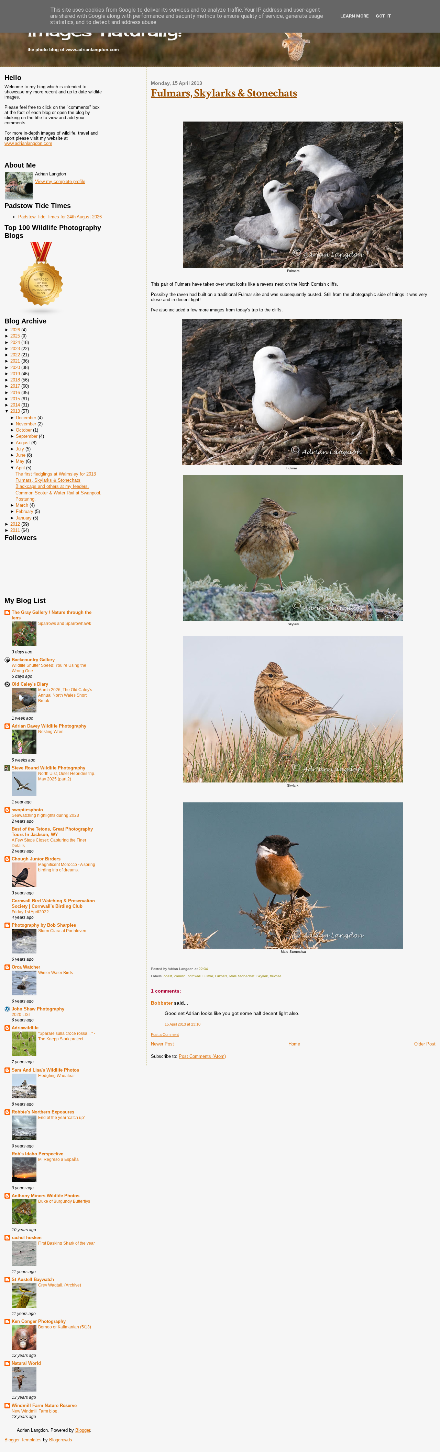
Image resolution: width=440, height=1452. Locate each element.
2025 (15, 336)
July (20, 448)
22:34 (203, 969)
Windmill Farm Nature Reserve (44, 1405)
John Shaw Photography (38, 1008)
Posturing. (25, 499)
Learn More (354, 16)
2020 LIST (21, 1014)
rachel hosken (27, 1237)
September (26, 436)
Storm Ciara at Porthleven (62, 930)
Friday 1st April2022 (30, 912)
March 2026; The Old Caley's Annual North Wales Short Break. (65, 695)
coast (168, 976)
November (26, 423)
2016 (15, 392)
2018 (15, 379)
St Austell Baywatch (33, 1279)
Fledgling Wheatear (56, 1075)
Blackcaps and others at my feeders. (52, 486)
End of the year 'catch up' (61, 1117)
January (24, 518)
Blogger (82, 1430)
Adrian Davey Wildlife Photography (49, 726)
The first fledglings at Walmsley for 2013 (55, 474)
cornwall (194, 976)
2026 (15, 329)
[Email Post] (209, 969)
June (20, 455)
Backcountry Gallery (33, 659)
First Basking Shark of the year (66, 1243)
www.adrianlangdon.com (28, 143)
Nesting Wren (51, 731)
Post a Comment (165, 1034)
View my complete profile (60, 181)
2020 (15, 367)
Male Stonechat (241, 976)
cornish (180, 976)
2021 (15, 361)
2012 (15, 524)
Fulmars (221, 976)
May (20, 461)
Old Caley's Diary (30, 684)
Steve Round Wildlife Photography (48, 767)
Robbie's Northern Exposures (43, 1111)
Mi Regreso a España (58, 1159)
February (24, 511)
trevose (276, 976)
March (22, 505)
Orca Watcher (26, 967)
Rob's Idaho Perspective (37, 1153)
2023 (15, 348)
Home (294, 1044)
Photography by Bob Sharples (44, 925)
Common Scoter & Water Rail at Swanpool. (58, 492)
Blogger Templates (23, 1439)
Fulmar (207, 976)
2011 (15, 530)
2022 (15, 354)
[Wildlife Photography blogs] (41, 314)
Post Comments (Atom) (202, 1056)
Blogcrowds (60, 1439)
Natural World (26, 1363)
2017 (15, 386)
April (20, 467)
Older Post (425, 1044)
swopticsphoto (27, 809)
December (26, 417)
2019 (15, 373)
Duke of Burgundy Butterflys (64, 1201)
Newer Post (162, 1044)
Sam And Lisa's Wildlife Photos (45, 1070)
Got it (383, 16)
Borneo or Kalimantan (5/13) (64, 1327)
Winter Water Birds (55, 972)
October (24, 430)
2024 (15, 342)
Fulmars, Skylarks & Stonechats (47, 480)
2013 (15, 411)
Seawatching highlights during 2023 (45, 815)
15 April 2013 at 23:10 (182, 1024)
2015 (15, 398)
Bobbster (162, 1003)
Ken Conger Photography (39, 1321)
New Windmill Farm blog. (35, 1411)
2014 (15, 405)
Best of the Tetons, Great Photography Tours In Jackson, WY (52, 831)
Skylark (262, 976)
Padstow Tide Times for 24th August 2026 (60, 216)
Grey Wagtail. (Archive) (59, 1285)
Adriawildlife (25, 1027)
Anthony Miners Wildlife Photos (45, 1195)
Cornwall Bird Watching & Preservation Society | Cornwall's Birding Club (53, 903)
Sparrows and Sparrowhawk (64, 623)
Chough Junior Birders (36, 858)
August (23, 442)
